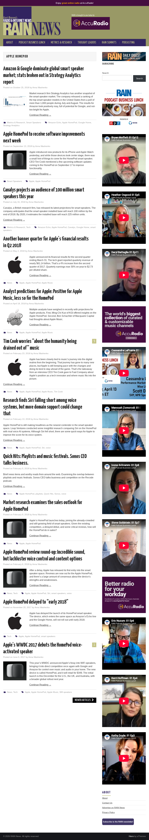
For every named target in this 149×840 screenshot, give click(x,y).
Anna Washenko (39, 87)
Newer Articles (83, 700)
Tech (28, 227)
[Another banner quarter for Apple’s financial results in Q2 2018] (14, 264)
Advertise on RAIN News (113, 807)
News (9, 283)
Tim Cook (58, 391)
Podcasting (128, 42)
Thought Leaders (87, 42)
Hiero (131, 836)
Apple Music (47, 283)
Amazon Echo (54, 122)
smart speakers (58, 593)
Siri (43, 448)
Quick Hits (48, 494)
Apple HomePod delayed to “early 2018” (35, 602)
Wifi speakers (66, 692)
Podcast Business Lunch (32, 42)
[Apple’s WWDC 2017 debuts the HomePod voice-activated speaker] (14, 670)
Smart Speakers (33, 122)
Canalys (71, 227)
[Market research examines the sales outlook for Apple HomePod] (14, 528)
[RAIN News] (74, 21)
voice (48, 448)
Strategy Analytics (11, 125)
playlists (39, 494)
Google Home (84, 122)
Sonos (57, 494)
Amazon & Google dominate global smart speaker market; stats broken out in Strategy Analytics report (43, 75)
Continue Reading (40, 115)
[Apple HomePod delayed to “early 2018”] (14, 621)
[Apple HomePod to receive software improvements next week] (14, 160)
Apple (31, 181)
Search (105, 73)
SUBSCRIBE (108, 63)
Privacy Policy (108, 812)
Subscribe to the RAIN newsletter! (118, 822)
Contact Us (107, 803)
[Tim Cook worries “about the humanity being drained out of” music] (14, 367)
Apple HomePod (69, 122)
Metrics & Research (61, 42)
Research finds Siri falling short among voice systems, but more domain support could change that (42, 407)
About (9, 42)
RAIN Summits (109, 42)
